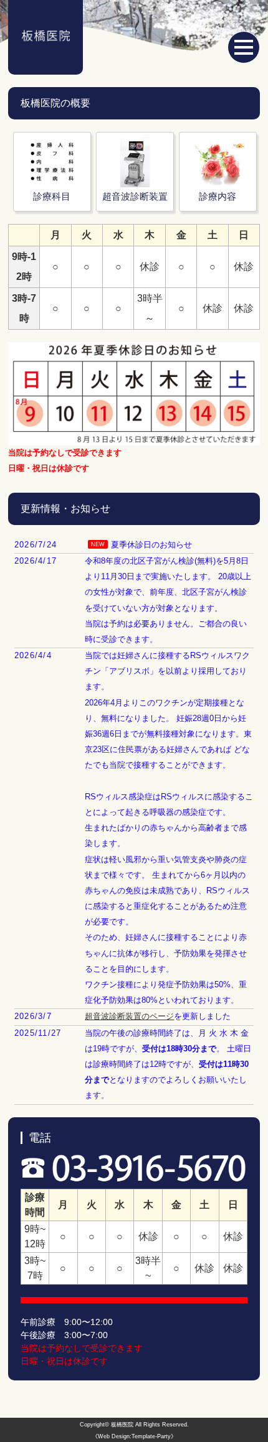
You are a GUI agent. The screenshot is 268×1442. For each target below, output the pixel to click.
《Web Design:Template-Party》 (134, 1436)
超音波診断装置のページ (129, 1016)
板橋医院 (122, 1424)
